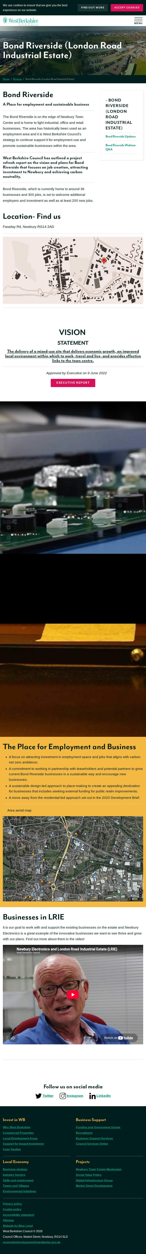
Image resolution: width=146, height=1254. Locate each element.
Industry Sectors (14, 1174)
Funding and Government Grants (98, 1127)
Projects (17, 79)
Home (6, 79)
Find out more (93, 7)
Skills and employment (18, 1180)
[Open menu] (140, 21)
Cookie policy (12, 1209)
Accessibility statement (18, 1214)
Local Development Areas (20, 1138)
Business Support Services (94, 1138)
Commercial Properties (18, 1132)
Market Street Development (94, 1185)
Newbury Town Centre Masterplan (98, 1169)
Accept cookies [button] (127, 7)
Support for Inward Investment (23, 1143)
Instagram (75, 1096)
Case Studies (12, 1149)
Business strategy (15, 1169)
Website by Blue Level (18, 1225)
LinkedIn (104, 1096)
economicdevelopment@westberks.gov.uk (31, 1242)
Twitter (48, 1096)
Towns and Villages (16, 1185)
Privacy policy (12, 1203)
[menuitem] (122, 125)
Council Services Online (92, 1143)
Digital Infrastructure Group (94, 1180)
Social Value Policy (88, 1174)
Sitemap (8, 1220)
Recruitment (84, 1132)
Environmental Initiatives (19, 1191)
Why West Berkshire (16, 1127)
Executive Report (73, 383)
